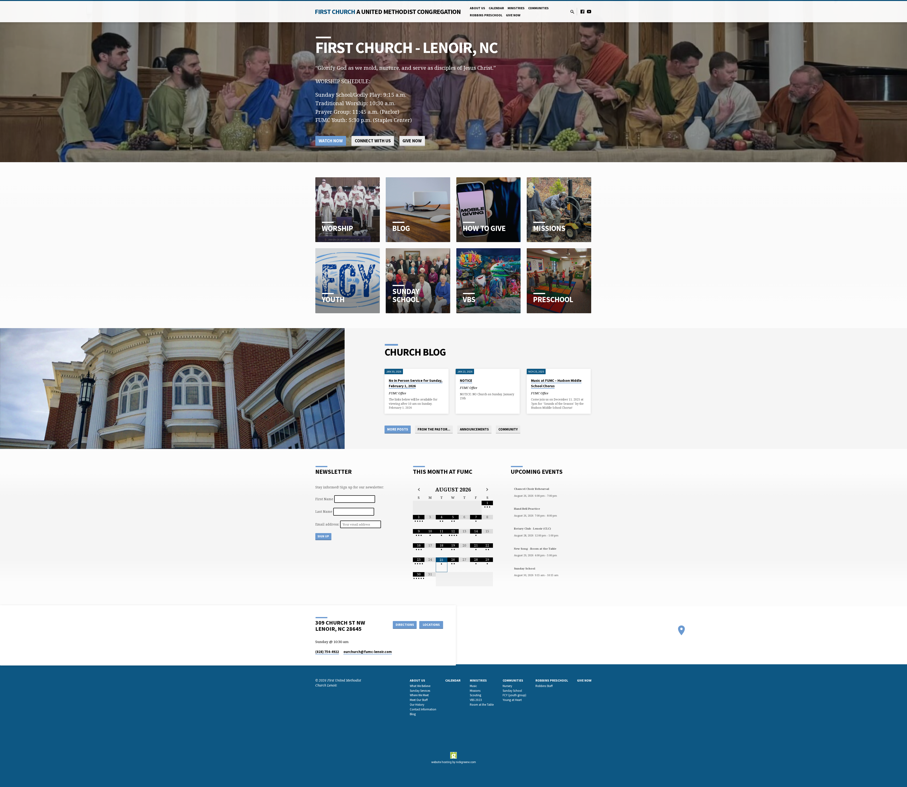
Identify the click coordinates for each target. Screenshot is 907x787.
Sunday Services (420, 691)
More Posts (397, 429)
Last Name (323, 511)
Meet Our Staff (419, 700)
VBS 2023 (476, 700)
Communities (538, 8)
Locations (431, 624)
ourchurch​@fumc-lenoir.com (367, 651)
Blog (413, 714)
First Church (388, 11)
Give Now (412, 140)
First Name (324, 499)
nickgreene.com (466, 762)
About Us (477, 8)
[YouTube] (589, 11)
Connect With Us (373, 140)
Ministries (516, 8)
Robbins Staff (544, 686)
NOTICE (466, 380)
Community (508, 429)
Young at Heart (512, 700)
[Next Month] (487, 489)
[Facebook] (582, 11)
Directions (405, 624)
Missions (475, 691)
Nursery (507, 686)
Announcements (474, 429)
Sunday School (512, 691)
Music (473, 686)
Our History (417, 705)
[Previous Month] (418, 489)
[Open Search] (572, 11)
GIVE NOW (513, 15)
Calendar (496, 8)
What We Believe (420, 686)
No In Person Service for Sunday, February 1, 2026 (415, 383)
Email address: (327, 524)
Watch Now (331, 140)
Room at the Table (482, 705)
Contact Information (423, 709)
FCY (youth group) (514, 695)
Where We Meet (419, 695)
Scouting (475, 695)
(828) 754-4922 (327, 651)
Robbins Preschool (486, 15)
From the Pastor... (434, 429)
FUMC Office (397, 393)
